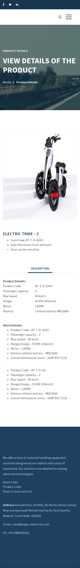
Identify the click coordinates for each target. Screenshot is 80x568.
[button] (69, 17)
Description (40, 268)
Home (7, 82)
